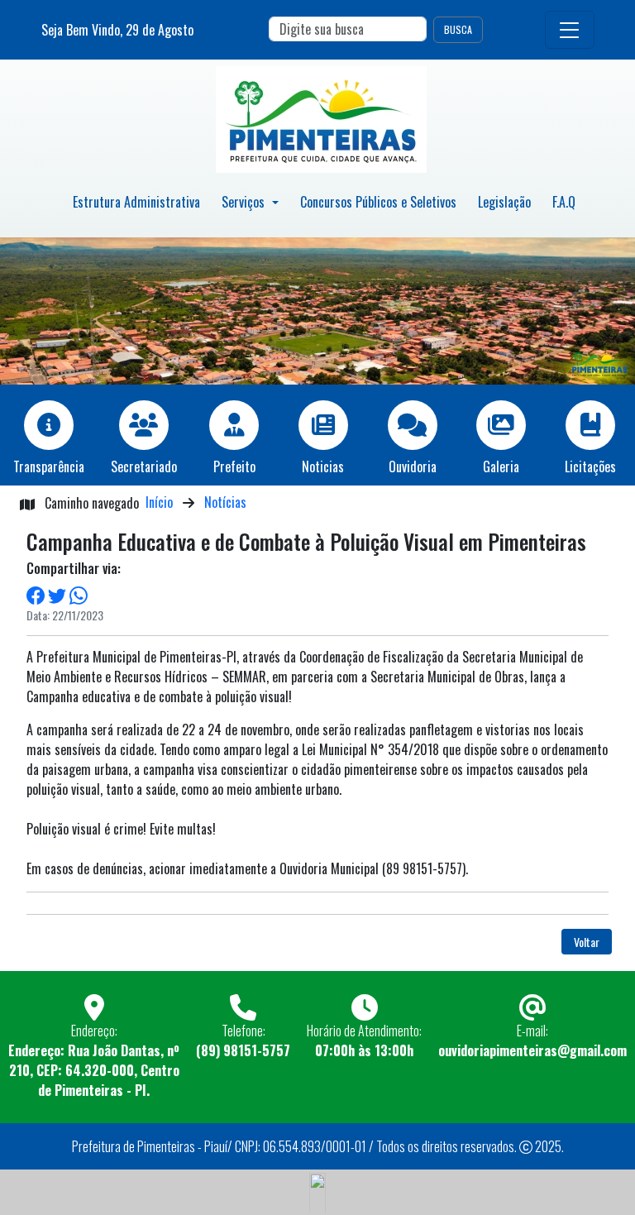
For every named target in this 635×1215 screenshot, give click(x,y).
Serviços (245, 202)
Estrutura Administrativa (136, 202)
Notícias (225, 502)
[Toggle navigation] (569, 30)
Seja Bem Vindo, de (117, 30)
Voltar (586, 941)
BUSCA (458, 29)
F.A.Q (563, 202)
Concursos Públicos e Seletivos (378, 202)
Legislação (504, 202)
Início (159, 502)
